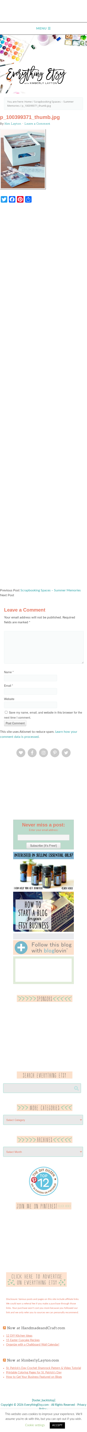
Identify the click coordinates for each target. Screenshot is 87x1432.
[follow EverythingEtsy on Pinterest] (43, 1208)
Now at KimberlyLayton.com (33, 1360)
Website (9, 699)
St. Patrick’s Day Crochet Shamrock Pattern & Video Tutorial (43, 1368)
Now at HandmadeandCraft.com (36, 1328)
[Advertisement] (43, 397)
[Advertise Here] (36, 1286)
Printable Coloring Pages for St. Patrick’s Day (34, 1372)
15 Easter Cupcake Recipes (23, 1340)
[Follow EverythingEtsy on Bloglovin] (43, 954)
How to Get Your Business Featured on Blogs (34, 1377)
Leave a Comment (37, 123)
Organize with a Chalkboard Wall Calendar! (32, 1344)
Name (9, 672)
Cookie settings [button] (35, 1425)
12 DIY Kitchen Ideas (19, 1335)
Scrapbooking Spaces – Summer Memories (50, 590)
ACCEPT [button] (57, 1425)
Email (8, 685)
